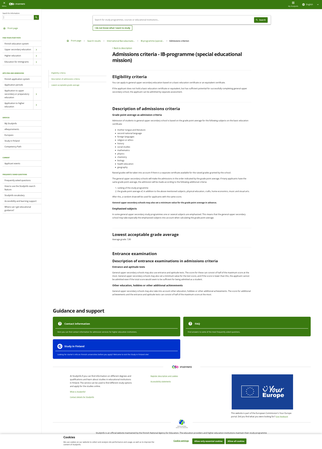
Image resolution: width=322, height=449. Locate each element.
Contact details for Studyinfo (82, 397)
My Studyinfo (293, 6)
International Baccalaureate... (121, 41)
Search (262, 19)
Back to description (123, 48)
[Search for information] (36, 17)
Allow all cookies (236, 441)
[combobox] (173, 20)
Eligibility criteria (58, 73)
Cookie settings (181, 440)
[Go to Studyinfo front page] (18, 4)
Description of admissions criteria (65, 79)
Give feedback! (282, 416)
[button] (310, 4)
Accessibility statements (161, 381)
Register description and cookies (164, 376)
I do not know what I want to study (112, 28)
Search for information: (11, 13)
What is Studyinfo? (78, 391)
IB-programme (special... (152, 41)
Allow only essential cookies (208, 441)
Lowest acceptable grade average (65, 85)
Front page (13, 28)
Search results (94, 41)
